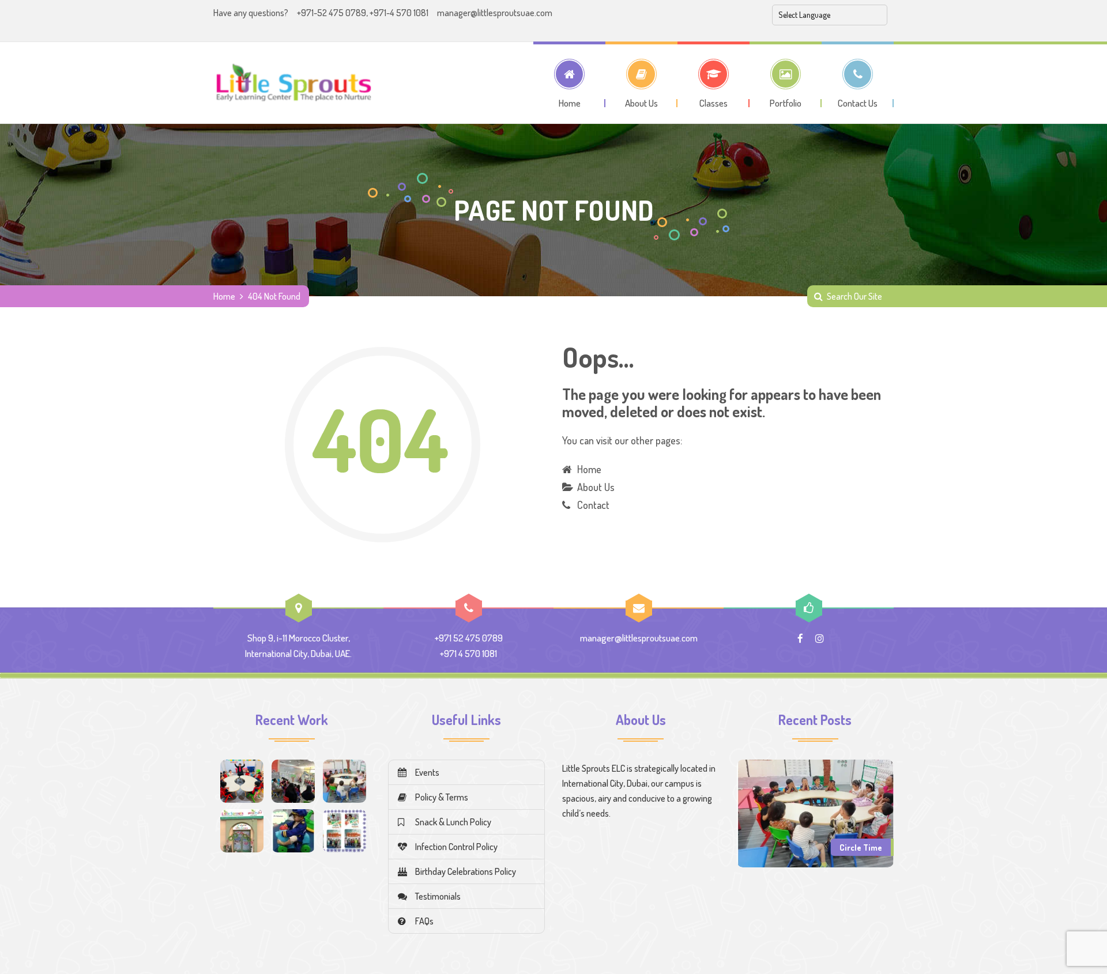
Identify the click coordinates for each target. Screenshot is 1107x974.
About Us (596, 487)
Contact (593, 505)
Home (224, 296)
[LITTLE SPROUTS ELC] (293, 82)
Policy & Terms (441, 797)
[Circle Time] (815, 812)
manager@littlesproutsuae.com (494, 12)
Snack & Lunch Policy (453, 822)
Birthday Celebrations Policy (465, 871)
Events (427, 772)
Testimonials (438, 896)
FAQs (424, 921)
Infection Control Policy (456, 846)
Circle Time (860, 847)
